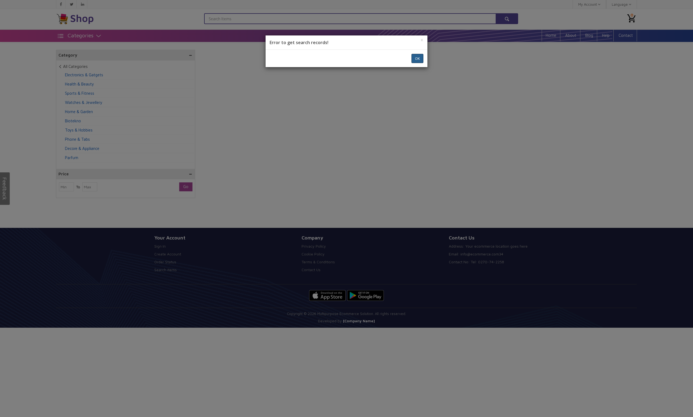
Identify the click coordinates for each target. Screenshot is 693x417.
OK (417, 58)
